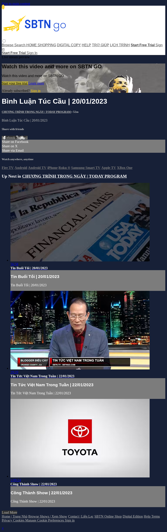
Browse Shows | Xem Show (47, 516)
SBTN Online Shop (108, 516)
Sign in (35, 91)
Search (20, 45)
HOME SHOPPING (41, 45)
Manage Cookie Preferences (45, 520)
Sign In (32, 53)
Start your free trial (15, 83)
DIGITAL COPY (69, 45)
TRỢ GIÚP (100, 45)
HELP (86, 45)
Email (24, 137)
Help (147, 516)
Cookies (19, 520)
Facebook (9, 137)
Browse (8, 45)
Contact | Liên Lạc (81, 516)
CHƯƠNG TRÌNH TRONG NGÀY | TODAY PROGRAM (36, 111)
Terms (155, 516)
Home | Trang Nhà (14, 516)
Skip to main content (16, 3)
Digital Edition (133, 516)
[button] (4, 40)
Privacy (7, 520)
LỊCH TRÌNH (120, 45)
